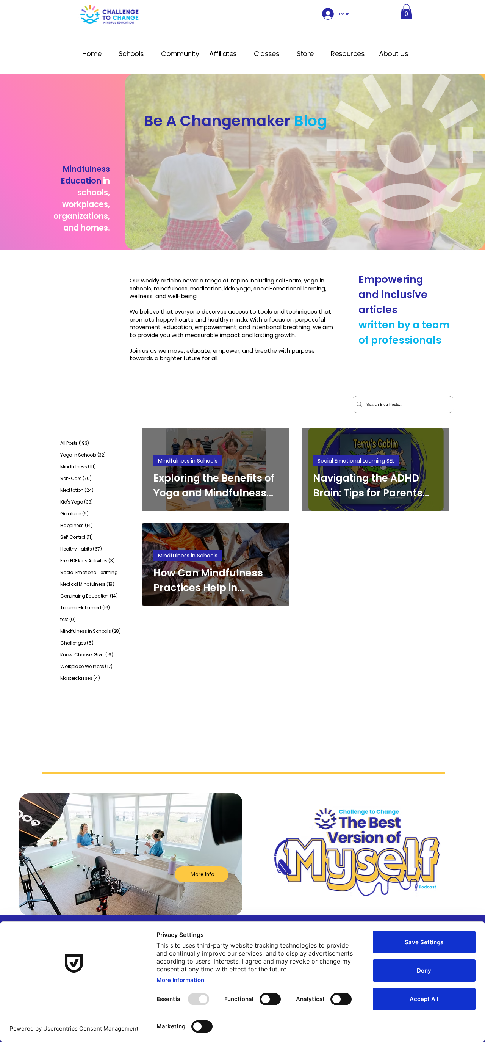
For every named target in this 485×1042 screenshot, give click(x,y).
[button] (406, 11)
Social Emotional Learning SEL (356, 461)
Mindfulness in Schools (187, 461)
